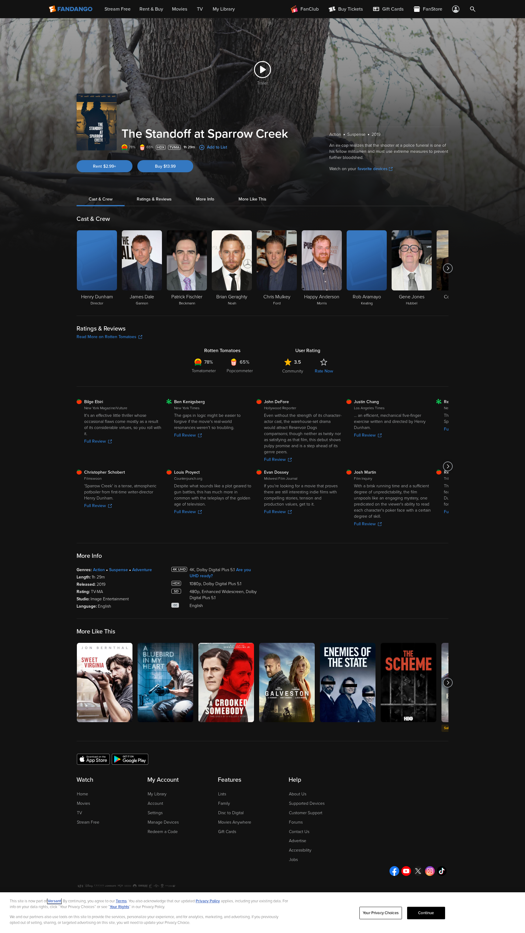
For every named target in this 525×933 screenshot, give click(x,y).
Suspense (118, 569)
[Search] (473, 9)
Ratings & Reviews (154, 199)
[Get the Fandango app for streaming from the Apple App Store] (93, 758)
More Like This (252, 199)
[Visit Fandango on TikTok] (442, 871)
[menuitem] (388, 9)
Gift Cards (227, 831)
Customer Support (305, 812)
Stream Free (88, 822)
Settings (155, 812)
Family (224, 803)
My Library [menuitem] (224, 9)
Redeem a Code (163, 831)
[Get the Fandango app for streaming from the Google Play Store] (130, 758)
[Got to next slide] (447, 268)
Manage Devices (163, 822)
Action (99, 569)
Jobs (293, 859)
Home (82, 794)
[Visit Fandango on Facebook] (394, 871)
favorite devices (373, 168)
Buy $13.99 (165, 166)
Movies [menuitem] (179, 9)
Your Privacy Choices (381, 913)
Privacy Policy (208, 901)
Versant (54, 901)
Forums (296, 822)
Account (155, 803)
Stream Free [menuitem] (118, 9)
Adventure (142, 569)
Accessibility (300, 850)
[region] (262, 912)
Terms (121, 901)
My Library (157, 794)
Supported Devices (306, 803)
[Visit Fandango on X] (418, 871)
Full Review (95, 441)
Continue (426, 913)
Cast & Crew (100, 199)
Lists (222, 794)
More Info (205, 199)
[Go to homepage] (71, 9)
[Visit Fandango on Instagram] (430, 871)
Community (292, 371)
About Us (297, 794)
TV (79, 812)
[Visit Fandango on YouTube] (406, 871)
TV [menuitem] (200, 9)
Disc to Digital (231, 812)
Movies (83, 803)
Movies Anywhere (234, 822)
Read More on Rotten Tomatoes (106, 336)
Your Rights (119, 906)
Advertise (297, 840)
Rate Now (324, 371)
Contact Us (299, 831)
